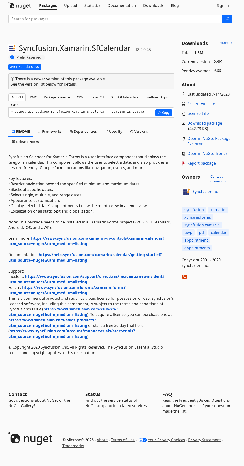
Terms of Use (123, 439)
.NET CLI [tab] (17, 97)
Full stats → (223, 43)
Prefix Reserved (29, 57)
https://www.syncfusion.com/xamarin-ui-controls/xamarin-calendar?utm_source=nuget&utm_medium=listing (86, 241)
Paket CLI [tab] (97, 97)
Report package (201, 163)
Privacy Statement (204, 439)
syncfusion (194, 209)
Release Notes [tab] (27, 141)
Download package (204, 123)
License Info (198, 113)
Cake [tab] (14, 104)
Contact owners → (218, 178)
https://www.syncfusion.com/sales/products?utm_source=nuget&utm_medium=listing (52, 322)
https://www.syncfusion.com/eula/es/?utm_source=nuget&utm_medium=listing (63, 311)
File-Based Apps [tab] (156, 97)
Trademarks (73, 445)
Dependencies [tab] (85, 131)
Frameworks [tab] (51, 131)
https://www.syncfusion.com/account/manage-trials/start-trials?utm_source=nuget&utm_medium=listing (71, 333)
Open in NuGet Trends (207, 153)
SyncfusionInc (205, 191)
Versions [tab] (140, 131)
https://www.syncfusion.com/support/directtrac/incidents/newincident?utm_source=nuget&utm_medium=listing (86, 279)
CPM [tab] (80, 97)
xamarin (218, 209)
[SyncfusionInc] (186, 191)
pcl (201, 232)
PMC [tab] (33, 97)
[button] (163, 112)
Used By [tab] (115, 131)
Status (93, 394)
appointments (197, 247)
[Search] (227, 19)
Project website (201, 103)
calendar (219, 232)
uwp (188, 232)
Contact (17, 394)
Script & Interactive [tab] (124, 97)
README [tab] (22, 131)
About (102, 439)
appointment (196, 240)
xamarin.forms (197, 217)
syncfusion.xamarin (202, 225)
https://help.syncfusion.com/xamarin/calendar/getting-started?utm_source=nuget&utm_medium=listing (85, 257)
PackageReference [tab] (57, 97)
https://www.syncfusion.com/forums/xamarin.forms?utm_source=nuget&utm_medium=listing (67, 290)
